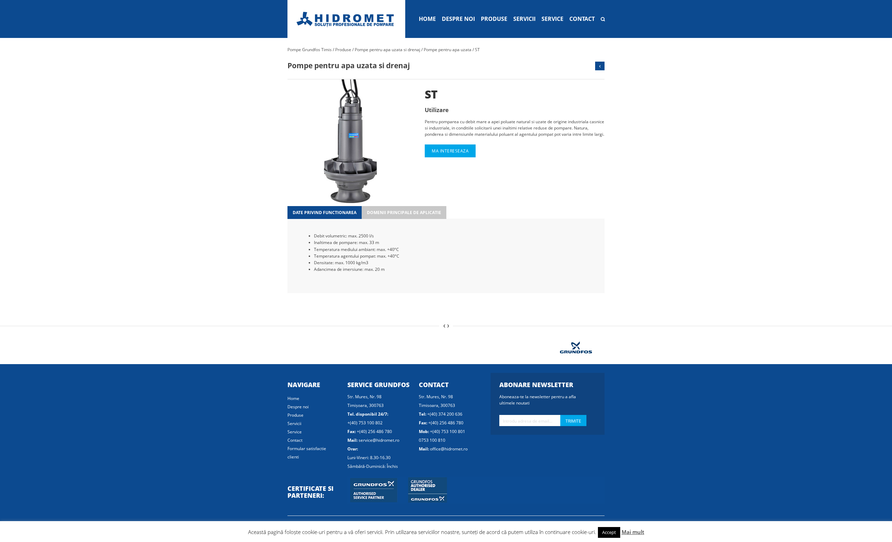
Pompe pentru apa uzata (447, 50)
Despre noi (458, 19)
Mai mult (633, 531)
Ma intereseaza (450, 151)
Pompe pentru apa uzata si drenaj (387, 50)
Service (552, 19)
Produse (494, 19)
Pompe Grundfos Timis (309, 50)
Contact (582, 19)
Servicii (524, 19)
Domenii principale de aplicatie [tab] (404, 212)
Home (427, 19)
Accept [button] (609, 532)
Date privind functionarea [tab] (324, 212)
